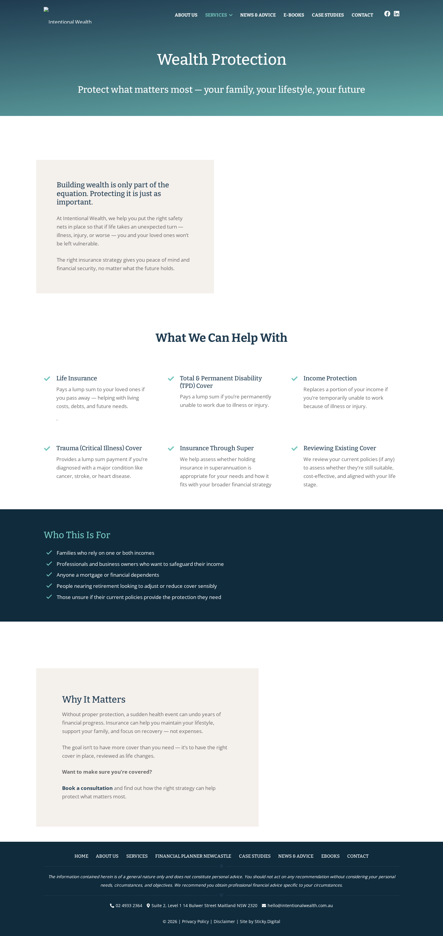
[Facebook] (387, 14)
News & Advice (295, 856)
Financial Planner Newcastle (193, 856)
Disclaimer (224, 921)
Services (137, 856)
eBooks (330, 856)
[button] (229, 15)
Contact (358, 856)
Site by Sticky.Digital (260, 921)
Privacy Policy (195, 921)
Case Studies (255, 856)
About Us (107, 856)
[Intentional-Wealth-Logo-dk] (89, 15)
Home (81, 856)
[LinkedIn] (396, 14)
